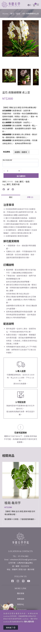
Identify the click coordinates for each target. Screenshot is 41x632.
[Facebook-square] (12, 581)
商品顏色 (6, 151)
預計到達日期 (8, 160)
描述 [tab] (10, 197)
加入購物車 (21, 176)
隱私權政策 (29, 621)
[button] (3, 189)
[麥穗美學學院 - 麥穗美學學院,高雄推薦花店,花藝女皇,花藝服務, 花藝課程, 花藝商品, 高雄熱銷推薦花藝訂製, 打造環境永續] (15, 5)
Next (37, 43)
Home (5, 13)
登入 (30, 5)
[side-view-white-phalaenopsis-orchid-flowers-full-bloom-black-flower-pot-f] (20, 38)
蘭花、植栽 (15, 13)
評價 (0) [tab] (30, 197)
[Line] (23, 581)
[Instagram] (18, 581)
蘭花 (9, 184)
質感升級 (16, 184)
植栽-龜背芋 (12, 503)
